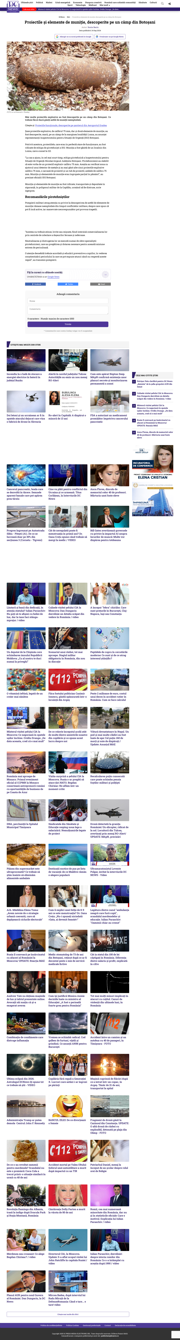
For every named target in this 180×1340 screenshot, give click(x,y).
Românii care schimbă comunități (120, 2)
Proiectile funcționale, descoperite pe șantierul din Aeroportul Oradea (71, 125)
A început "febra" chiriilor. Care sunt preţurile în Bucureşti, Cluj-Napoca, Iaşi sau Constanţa (108, 610)
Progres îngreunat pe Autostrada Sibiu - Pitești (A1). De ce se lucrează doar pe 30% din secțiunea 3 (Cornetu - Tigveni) (25, 535)
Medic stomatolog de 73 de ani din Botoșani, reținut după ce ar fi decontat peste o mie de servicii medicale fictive (67, 959)
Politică (39, 2)
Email (102, 284)
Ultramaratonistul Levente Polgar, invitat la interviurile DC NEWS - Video (108, 872)
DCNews (13, 7)
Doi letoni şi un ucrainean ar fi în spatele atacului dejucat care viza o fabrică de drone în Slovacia (26, 418)
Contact (108, 1325)
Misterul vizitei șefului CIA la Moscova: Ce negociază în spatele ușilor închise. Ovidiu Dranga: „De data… (79, 9)
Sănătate (143, 2)
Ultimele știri (27, 2)
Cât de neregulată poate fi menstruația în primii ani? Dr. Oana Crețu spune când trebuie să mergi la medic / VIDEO (67, 535)
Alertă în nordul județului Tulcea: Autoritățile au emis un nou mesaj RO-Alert (67, 377)
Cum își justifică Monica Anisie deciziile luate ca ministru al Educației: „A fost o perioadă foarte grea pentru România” (66, 1000)
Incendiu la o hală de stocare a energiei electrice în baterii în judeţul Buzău (24, 377)
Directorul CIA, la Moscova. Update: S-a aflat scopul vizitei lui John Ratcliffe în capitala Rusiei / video (67, 1258)
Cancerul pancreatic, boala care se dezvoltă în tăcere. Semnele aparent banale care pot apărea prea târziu (25, 494)
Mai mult (105, 5)
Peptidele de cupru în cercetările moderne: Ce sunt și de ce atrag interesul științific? (108, 655)
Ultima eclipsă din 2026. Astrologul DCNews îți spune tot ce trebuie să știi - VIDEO (25, 1082)
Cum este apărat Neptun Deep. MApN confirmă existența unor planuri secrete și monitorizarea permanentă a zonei (108, 378)
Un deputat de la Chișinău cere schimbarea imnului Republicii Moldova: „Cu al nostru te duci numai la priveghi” (24, 656)
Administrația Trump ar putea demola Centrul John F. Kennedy (26, 1121)
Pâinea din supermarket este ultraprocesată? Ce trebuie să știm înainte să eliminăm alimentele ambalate (23, 873)
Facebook (37, 284)
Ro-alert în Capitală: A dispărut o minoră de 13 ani (67, 417)
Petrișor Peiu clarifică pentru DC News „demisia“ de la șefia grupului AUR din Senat (154, 384)
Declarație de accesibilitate (125, 1325)
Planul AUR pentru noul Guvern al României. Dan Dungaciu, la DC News (26, 1298)
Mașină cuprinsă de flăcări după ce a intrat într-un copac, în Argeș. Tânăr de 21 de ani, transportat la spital (109, 1083)
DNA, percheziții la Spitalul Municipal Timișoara (22, 825)
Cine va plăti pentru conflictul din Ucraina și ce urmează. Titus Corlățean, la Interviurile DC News (67, 494)
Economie (77, 2)
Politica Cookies (72, 1325)
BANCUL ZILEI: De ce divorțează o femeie (67, 1121)
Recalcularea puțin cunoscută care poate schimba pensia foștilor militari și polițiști (107, 779)
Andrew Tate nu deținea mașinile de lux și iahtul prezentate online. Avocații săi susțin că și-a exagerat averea (26, 1000)
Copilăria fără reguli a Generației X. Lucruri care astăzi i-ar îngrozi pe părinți (67, 1082)
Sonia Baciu (93, 27)
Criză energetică (62, 2)
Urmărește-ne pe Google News (111, 36)
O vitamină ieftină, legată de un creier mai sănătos (25, 695)
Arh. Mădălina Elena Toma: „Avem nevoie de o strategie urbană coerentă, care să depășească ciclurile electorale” (25, 914)
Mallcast (93, 5)
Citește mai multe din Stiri (67, 1314)
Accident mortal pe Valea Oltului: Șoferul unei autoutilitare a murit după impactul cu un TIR (67, 1168)
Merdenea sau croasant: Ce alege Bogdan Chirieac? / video (25, 1255)
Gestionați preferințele (92, 1325)
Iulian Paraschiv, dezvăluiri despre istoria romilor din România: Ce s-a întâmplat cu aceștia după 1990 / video (107, 1258)
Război (49, 2)
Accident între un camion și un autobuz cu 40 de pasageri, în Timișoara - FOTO (108, 1040)
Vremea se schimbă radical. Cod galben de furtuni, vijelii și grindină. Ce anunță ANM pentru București (67, 1042)
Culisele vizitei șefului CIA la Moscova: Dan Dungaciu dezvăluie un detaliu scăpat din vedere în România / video (66, 612)
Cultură (153, 2)
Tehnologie (81, 5)
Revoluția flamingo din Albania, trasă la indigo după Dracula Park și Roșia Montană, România (26, 1212)
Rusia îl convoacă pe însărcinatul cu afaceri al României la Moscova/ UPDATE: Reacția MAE (26, 957)
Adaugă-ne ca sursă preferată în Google (75, 36)
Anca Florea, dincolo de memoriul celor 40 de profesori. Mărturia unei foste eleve (108, 492)
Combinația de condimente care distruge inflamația (25, 1039)
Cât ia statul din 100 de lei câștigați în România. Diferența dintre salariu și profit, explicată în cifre (108, 959)
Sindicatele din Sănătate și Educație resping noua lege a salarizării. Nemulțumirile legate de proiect (67, 828)
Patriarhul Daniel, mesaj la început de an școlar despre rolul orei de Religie (109, 1168)
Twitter (70, 284)
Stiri (68, 17)
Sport (70, 5)
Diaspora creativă (93, 2)
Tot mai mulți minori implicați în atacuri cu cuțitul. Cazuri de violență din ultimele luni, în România (109, 1000)
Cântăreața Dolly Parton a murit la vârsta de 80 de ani (66, 1211)
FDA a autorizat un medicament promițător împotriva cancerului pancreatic (109, 418)
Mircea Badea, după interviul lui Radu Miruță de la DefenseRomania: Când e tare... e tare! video (67, 1300)
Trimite (68, 324)
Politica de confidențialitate (51, 1325)
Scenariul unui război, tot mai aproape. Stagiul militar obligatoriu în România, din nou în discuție (66, 656)
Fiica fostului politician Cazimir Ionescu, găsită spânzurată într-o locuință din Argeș (67, 696)
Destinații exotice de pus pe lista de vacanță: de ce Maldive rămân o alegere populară (67, 872)
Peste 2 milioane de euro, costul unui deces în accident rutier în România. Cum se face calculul (108, 696)
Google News (53, 277)
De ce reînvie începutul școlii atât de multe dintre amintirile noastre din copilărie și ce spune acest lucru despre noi (67, 736)
